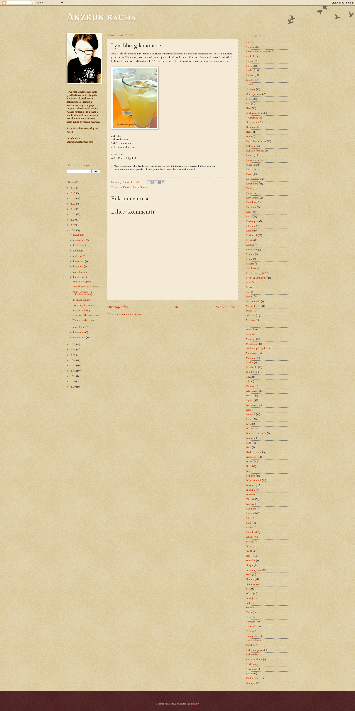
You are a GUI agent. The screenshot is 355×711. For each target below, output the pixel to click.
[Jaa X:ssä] (156, 182)
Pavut (249, 424)
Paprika (249, 400)
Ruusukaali (251, 532)
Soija (248, 588)
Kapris (249, 188)
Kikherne (251, 226)
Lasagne (250, 263)
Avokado (250, 56)
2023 (73, 204)
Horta (249, 136)
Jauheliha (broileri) (255, 150)
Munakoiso (251, 353)
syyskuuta (78, 250)
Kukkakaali (251, 235)
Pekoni (249, 428)
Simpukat (251, 560)
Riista (248, 522)
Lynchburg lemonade (83, 305)
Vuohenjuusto (253, 678)
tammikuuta (79, 337)
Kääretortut (252, 249)
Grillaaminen (252, 122)
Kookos (250, 230)
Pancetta (250, 395)
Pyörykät (250, 494)
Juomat (249, 155)
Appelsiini (251, 47)
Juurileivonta (252, 160)
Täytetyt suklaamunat (83, 320)
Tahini (249, 612)
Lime (248, 282)
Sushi (248, 603)
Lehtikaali (251, 268)
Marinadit (251, 339)
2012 (73, 371)
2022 (73, 209)
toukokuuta (79, 272)
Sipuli (248, 574)
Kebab (249, 212)
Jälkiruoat (251, 164)
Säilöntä (250, 607)
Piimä (248, 447)
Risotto (249, 527)
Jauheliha (250, 146)
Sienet (249, 555)
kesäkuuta (78, 266)
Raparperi (251, 513)
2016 (73, 349)
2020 (73, 220)
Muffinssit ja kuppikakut (258, 348)
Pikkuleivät (251, 457)
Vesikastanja (252, 664)
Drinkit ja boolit (131, 187)
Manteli (250, 334)
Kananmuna (252, 183)
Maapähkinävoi (254, 306)
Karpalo (250, 193)
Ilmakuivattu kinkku (256, 141)
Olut (248, 381)
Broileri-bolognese (81, 281)
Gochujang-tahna (255, 113)
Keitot (249, 216)
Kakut (249, 174)
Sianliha (250, 551)
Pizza (248, 471)
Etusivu (172, 307)
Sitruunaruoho (253, 584)
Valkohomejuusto (255, 650)
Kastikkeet (251, 202)
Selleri (249, 546)
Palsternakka (252, 391)
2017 (73, 344)
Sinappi (249, 565)
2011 (73, 376)
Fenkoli (250, 99)
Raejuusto (251, 508)
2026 (73, 188)
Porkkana (250, 475)
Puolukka (250, 490)
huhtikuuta (79, 277)
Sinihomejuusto (253, 570)
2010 (73, 381)
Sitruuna (144, 187)
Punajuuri (250, 485)
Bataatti (250, 66)
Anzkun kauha (101, 16)
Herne (249, 132)
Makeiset (250, 315)
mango (249, 325)
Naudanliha (252, 367)
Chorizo (250, 84)
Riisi (248, 518)
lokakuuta (78, 245)
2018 (73, 230)
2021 (73, 214)
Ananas (249, 42)
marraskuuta (79, 240)
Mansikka (251, 329)
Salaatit (249, 537)
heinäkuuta (79, 261)
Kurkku (250, 240)
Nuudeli (250, 372)
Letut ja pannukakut (256, 277)
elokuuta (78, 256)
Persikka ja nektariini (256, 433)
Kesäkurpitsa (252, 221)
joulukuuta (78, 235)
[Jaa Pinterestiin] (163, 182)
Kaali (248, 169)
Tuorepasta (251, 636)
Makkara (250, 320)
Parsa (248, 410)
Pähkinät (250, 499)
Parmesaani (251, 405)
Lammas (250, 254)
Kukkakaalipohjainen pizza (86, 286)
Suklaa (249, 593)
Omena (250, 386)
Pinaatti (249, 461)
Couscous (251, 89)
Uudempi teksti (118, 307)
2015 (73, 355)
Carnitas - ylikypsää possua (85, 315)
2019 (73, 225)
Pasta (248, 419)
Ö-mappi (251, 683)
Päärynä (250, 504)
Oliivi (249, 377)
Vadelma (250, 645)
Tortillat (250, 631)
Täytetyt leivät (253, 640)
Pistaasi (249, 466)
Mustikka (250, 358)
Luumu (249, 296)
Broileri (249, 70)
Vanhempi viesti (227, 307)
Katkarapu (251, 207)
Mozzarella (251, 344)
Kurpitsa (250, 245)
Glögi (248, 108)
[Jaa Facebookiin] (159, 182)
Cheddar (250, 80)
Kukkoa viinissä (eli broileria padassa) (82, 293)
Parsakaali (251, 414)
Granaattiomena (254, 117)
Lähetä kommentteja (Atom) (127, 314)
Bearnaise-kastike (81, 300)
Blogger (194, 703)
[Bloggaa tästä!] (152, 182)
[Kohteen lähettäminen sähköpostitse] (149, 182)
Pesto (248, 442)
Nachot (249, 362)
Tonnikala (251, 626)
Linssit (249, 287)
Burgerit (250, 75)
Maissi (249, 310)
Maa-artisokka (253, 301)
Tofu (248, 617)
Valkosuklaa (252, 654)
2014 (73, 360)
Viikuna (250, 673)
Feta (248, 103)
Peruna (249, 438)
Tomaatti (250, 621)
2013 (73, 365)
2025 (73, 193)
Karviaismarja (252, 197)
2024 (73, 198)
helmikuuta (79, 332)
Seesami (250, 541)
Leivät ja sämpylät (255, 273)
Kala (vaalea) (252, 179)
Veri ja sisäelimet (254, 659)
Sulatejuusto (252, 598)
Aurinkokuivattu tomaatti (258, 51)
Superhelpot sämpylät (83, 310)
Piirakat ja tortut (254, 452)
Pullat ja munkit (253, 480)
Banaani (250, 61)
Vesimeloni (251, 669)
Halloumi (250, 127)
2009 (73, 387)
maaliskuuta (79, 327)
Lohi (248, 292)
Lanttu (249, 259)
